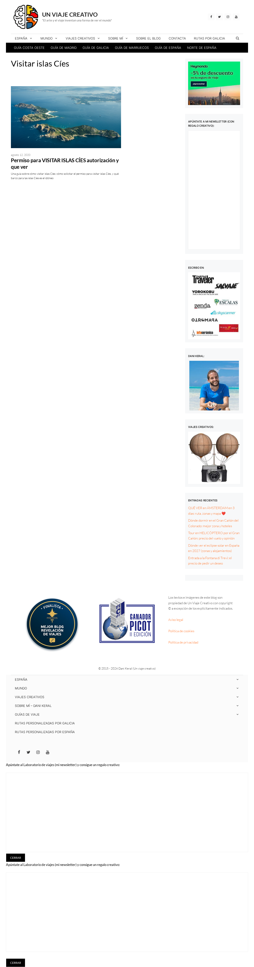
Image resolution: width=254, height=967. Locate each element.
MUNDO (46, 38)
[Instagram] (227, 17)
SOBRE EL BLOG (148, 38)
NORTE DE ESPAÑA (201, 48)
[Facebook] (211, 17)
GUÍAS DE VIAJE (27, 714)
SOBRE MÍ (115, 38)
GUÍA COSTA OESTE (29, 48)
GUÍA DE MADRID (64, 48)
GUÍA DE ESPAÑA (168, 48)
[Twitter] (219, 17)
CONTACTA (177, 38)
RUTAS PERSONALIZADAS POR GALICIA (45, 723)
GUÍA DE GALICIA (96, 48)
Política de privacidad (183, 642)
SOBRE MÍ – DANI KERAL (33, 706)
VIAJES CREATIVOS (80, 38)
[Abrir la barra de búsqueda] (237, 38)
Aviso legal (175, 620)
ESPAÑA (21, 38)
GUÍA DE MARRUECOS (132, 48)
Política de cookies (181, 631)
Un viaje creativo (70, 14)
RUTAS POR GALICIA (209, 38)
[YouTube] (236, 17)
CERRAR (15, 857)
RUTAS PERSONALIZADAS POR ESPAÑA (45, 732)
